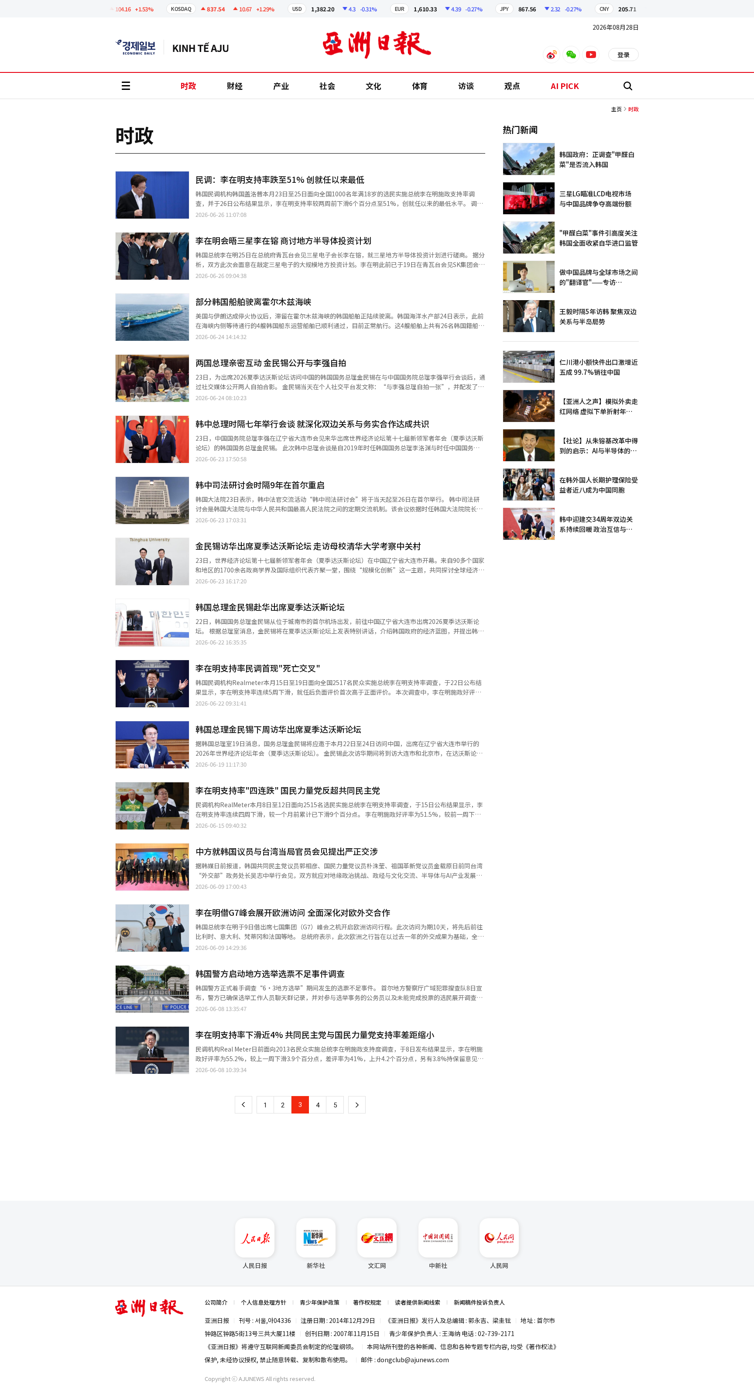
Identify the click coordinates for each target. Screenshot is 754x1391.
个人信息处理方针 (263, 1302)
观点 (512, 85)
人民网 (499, 1265)
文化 (373, 85)
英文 (139, 47)
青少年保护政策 (319, 1302)
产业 (281, 85)
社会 (327, 85)
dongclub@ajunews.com (413, 1359)
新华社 (316, 1265)
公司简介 (216, 1302)
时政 (188, 85)
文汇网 (377, 1265)
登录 (623, 54)
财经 (235, 85)
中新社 (438, 1265)
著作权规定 (367, 1302)
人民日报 (255, 1265)
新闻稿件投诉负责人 (479, 1302)
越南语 (205, 47)
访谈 (466, 85)
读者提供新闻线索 (417, 1302)
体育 (420, 85)
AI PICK (565, 85)
